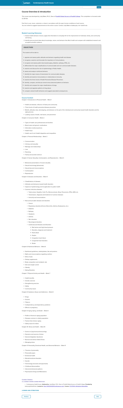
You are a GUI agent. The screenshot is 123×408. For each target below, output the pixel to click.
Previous (26, 396)
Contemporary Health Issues (43, 3)
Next (97, 396)
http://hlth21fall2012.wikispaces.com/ (54, 386)
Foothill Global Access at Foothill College (68, 16)
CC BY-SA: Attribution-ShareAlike (78, 386)
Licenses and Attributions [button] (30, 390)
